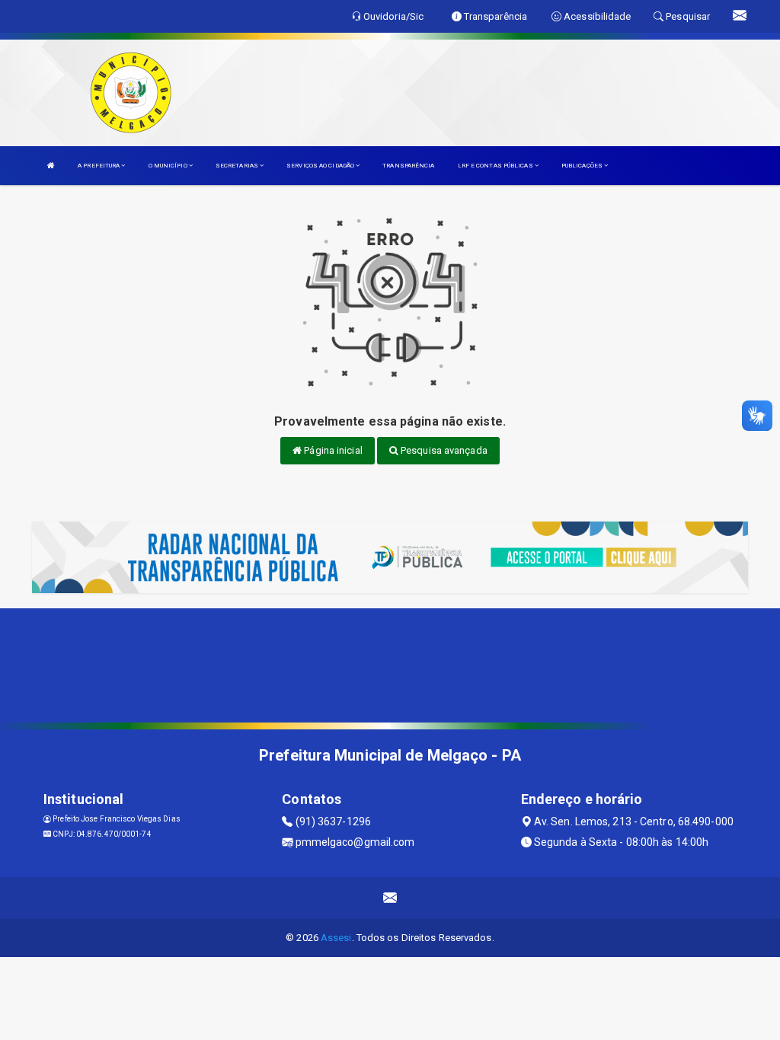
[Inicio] (51, 165)
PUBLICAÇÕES (582, 165)
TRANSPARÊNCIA (408, 165)
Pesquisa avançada (443, 450)
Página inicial (332, 450)
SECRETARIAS (238, 165)
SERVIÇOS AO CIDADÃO (321, 165)
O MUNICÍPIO (169, 165)
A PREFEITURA (99, 165)
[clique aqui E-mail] (390, 898)
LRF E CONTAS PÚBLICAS (496, 165)
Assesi (336, 937)
